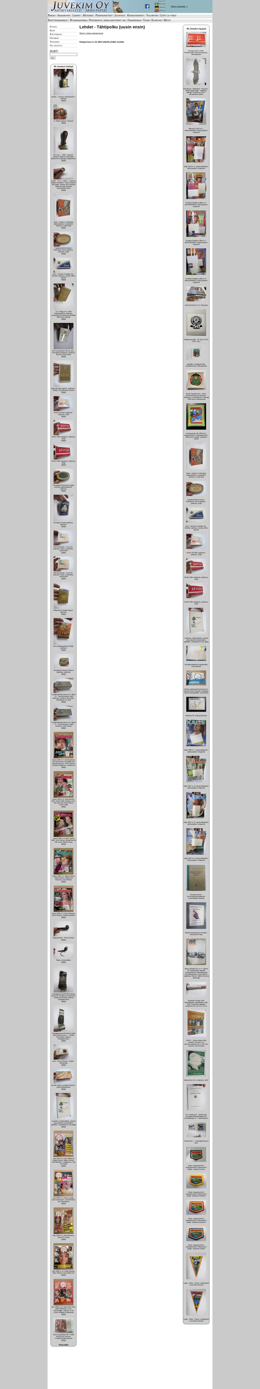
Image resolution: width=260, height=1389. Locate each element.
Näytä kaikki (63, 1345)
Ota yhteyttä (56, 45)
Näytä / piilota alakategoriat (91, 33)
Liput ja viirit (168, 15)
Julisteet (120, 15)
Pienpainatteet (103, 15)
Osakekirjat (134, 20)
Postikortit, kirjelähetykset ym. (107, 20)
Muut (167, 20)
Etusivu (53, 26)
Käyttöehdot (56, 34)
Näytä (63, 100)
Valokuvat (152, 15)
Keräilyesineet (135, 15)
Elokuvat (156, 20)
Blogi (52, 30)
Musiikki (88, 15)
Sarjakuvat (63, 15)
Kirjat (51, 15)
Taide (146, 20)
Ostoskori (54, 37)
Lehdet (76, 15)
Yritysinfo (54, 41)
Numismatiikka (78, 20)
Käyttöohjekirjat (58, 20)
